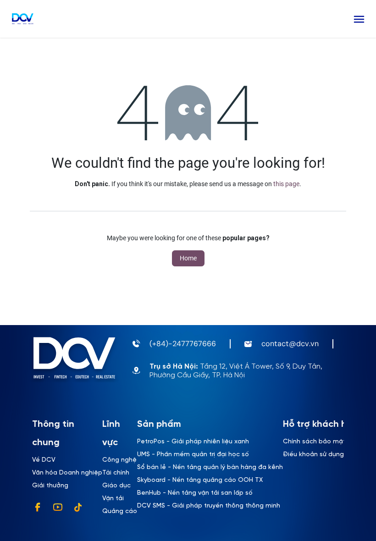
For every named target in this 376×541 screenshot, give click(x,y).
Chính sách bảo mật (314, 441)
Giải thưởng (50, 485)
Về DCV (43, 460)
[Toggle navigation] (359, 18)
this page (286, 184)
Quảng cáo (119, 511)
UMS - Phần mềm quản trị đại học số (193, 454)
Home (188, 258)
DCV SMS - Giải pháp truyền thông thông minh (208, 505)
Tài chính (115, 472)
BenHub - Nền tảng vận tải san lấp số (195, 493)
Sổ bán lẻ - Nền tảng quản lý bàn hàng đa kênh (210, 467)
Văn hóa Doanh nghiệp (67, 472)
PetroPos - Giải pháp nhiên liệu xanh (193, 441)
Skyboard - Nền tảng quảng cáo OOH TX (200, 480)
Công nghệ (119, 460)
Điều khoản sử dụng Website (327, 454)
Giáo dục (116, 485)
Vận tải (113, 498)
